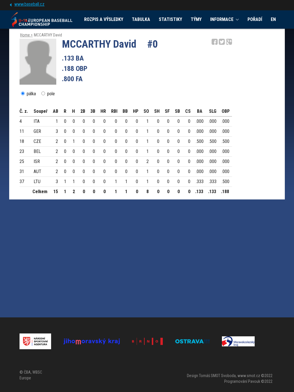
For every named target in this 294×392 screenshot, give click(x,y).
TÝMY (196, 19)
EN (273, 19)
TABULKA (141, 19)
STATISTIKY (170, 19)
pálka (31, 93)
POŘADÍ (254, 19)
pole (51, 93)
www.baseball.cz (29, 4)
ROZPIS (103, 19)
